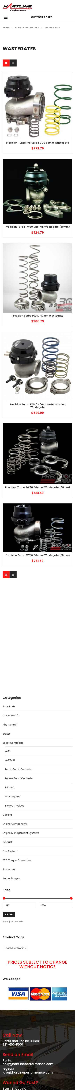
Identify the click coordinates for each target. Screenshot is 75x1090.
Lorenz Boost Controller (19, 778)
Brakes (6, 733)
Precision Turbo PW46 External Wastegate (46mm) (37, 487)
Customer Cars (41, 17)
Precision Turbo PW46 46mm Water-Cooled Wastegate (37, 406)
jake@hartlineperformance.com (28, 1072)
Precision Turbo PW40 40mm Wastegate (37, 315)
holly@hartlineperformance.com (28, 1064)
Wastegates (12, 796)
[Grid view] (6, 62)
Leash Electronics (15, 948)
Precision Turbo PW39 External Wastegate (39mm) (37, 227)
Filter (9, 914)
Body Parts (9, 706)
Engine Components (15, 824)
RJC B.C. (10, 787)
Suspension (9, 869)
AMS (7, 751)
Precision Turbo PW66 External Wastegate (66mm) (37, 555)
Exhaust (7, 842)
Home (6, 27)
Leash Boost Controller (18, 769)
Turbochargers (12, 878)
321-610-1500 (13, 1044)
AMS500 (10, 760)
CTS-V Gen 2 (10, 715)
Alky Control (10, 724)
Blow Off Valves (14, 805)
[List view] (13, 62)
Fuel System (10, 851)
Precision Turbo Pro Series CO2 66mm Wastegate (37, 143)
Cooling (7, 814)
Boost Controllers (27, 27)
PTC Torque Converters (17, 860)
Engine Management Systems (21, 833)
